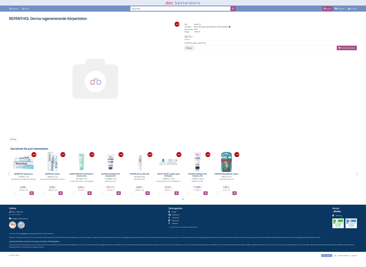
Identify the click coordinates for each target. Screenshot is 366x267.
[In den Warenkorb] (32, 193)
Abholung (339, 215)
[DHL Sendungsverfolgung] (344, 211)
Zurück (13, 139)
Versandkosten (24, 233)
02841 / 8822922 (16, 213)
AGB (335, 255)
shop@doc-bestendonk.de (19, 218)
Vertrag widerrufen (326, 255)
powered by (12, 255)
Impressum (354, 255)
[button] (14, 8)
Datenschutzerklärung (343, 255)
